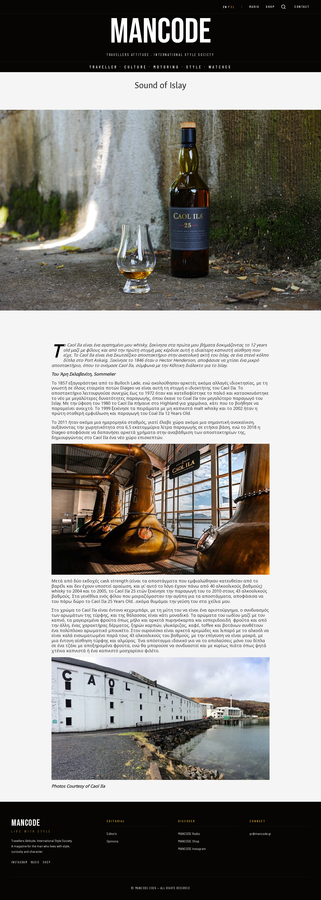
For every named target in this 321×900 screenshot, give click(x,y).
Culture (135, 66)
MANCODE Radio (189, 834)
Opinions (112, 841)
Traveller (103, 66)
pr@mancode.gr (260, 834)
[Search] (283, 7)
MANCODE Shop (188, 841)
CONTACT (302, 6)
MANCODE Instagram (192, 849)
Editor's (112, 834)
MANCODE (160, 32)
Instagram (19, 862)
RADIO (254, 6)
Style (194, 66)
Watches (220, 66)
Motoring (166, 66)
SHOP (270, 6)
